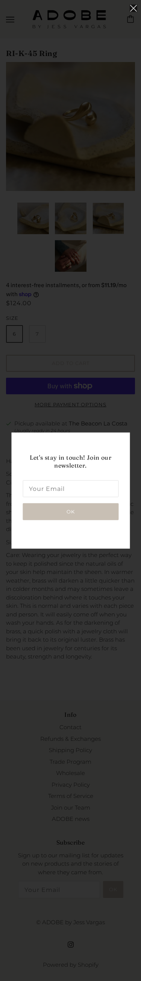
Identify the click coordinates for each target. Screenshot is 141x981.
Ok (71, 511)
